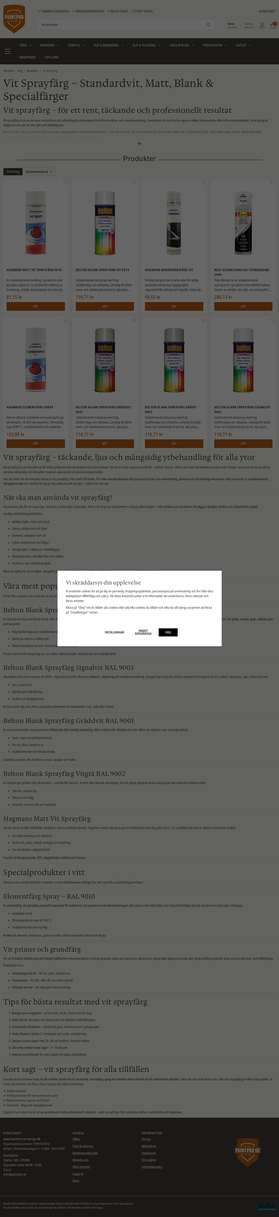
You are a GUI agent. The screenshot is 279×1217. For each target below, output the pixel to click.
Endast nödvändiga (143, 632)
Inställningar (114, 632)
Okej (168, 632)
